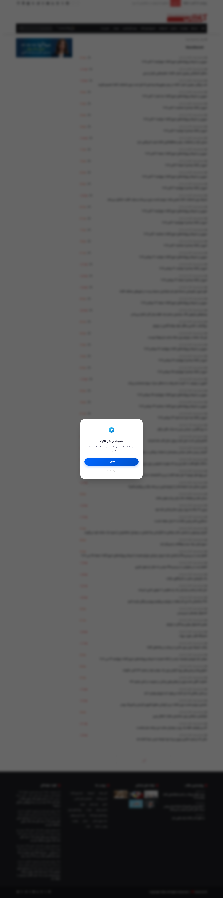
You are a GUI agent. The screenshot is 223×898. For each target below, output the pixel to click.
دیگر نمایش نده (111, 470)
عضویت (111, 462)
